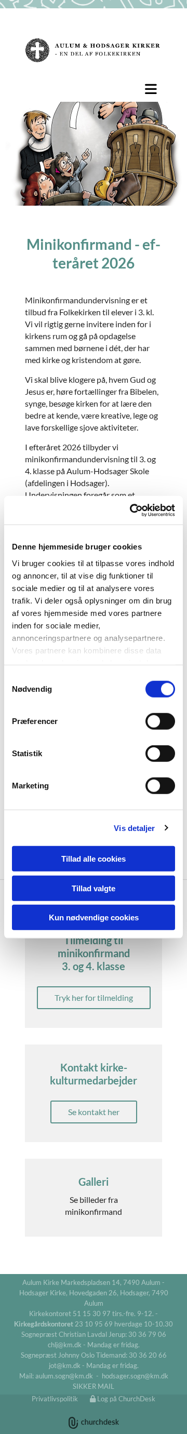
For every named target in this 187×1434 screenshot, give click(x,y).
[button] (93, 89)
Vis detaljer (134, 827)
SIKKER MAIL (93, 1386)
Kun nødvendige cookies (94, 917)
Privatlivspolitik (55, 1399)
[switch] (160, 721)
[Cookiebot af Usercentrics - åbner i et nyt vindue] (132, 510)
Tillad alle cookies (93, 858)
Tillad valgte (93, 887)
